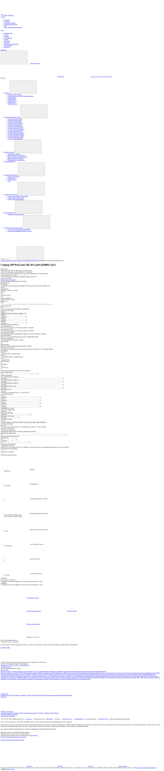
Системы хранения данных (12, 117)
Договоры (7, 41)
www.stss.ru (28, 719)
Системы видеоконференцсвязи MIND (19, 229)
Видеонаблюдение (9, 212)
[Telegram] (44, 76)
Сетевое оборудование (11, 194)
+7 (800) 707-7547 (6, 667)
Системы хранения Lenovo (15, 123)
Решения (3, 673)
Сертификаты (8, 38)
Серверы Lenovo (12, 100)
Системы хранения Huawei (15, 126)
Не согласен (10, 769)
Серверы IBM (12, 99)
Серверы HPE (12, 97)
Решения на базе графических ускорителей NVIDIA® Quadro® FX (79, 677)
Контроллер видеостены (41, 679)
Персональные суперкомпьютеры (17, 157)
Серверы (7, 93)
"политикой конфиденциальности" (146, 767)
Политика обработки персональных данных (13, 737)
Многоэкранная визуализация (16, 155)
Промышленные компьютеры (16, 160)
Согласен (3, 769)
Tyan (9, 181)
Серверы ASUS (12, 179)
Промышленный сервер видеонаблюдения (78, 679)
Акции (6, 35)
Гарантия (6, 21)
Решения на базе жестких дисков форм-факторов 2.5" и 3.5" (33, 676)
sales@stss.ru (4, 665)
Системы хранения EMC (15, 125)
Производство (8, 33)
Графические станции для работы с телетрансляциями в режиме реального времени (76, 676)
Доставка (6, 20)
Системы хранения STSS (15, 119)
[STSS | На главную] (13, 13)
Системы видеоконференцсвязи (13, 228)
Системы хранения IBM (15, 122)
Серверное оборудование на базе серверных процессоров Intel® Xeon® (68, 674)
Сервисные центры (9, 23)
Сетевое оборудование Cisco (16, 198)
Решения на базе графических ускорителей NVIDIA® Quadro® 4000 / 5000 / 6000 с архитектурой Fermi (130, 677)
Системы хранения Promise (15, 132)
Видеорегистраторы (72, 673)
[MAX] (4, 76)
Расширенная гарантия (10, 24)
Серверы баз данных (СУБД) (14, 673)
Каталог (3, 671)
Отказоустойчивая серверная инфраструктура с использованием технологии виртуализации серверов (107, 673)
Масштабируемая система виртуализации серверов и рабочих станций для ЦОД (24, 674)
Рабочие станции (9, 152)
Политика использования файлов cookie (12, 740)
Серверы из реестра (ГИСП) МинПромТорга (21, 96)
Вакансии (7, 47)
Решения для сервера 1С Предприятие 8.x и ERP (51, 673)
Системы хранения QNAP (15, 128)
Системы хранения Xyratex (15, 137)
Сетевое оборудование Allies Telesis (18, 196)
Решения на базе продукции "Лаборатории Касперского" (17, 679)
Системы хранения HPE (15, 120)
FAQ (5, 26)
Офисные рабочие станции (15, 158)
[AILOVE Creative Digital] (13, 753)
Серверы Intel (11, 178)
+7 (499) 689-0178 (24, 665)
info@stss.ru (49, 719)
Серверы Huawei (12, 104)
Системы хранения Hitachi (15, 139)
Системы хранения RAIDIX (16, 134)
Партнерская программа (11, 44)
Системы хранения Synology (16, 135)
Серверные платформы (11, 175)
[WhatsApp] (18, 76)
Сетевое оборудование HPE (16, 199)
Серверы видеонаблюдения (15, 214)
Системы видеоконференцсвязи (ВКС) (149, 673)
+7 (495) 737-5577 (13, 665)
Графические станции (14, 154)
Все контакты (5, 670)
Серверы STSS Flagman (14, 94)
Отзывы (6, 36)
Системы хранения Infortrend (16, 129)
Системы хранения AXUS (15, 131)
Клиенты (6, 42)
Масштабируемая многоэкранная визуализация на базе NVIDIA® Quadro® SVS (124, 676)
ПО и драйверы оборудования (13, 27)
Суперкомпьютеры (9, 161)
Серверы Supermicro (13, 176)
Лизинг (6, 39)
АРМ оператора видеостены (57, 679)
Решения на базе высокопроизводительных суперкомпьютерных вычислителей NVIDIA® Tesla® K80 (119, 674)
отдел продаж (33, 735)
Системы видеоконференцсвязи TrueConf (20, 231)
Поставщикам (8, 45)
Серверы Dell (11, 102)
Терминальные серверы (30, 673)
